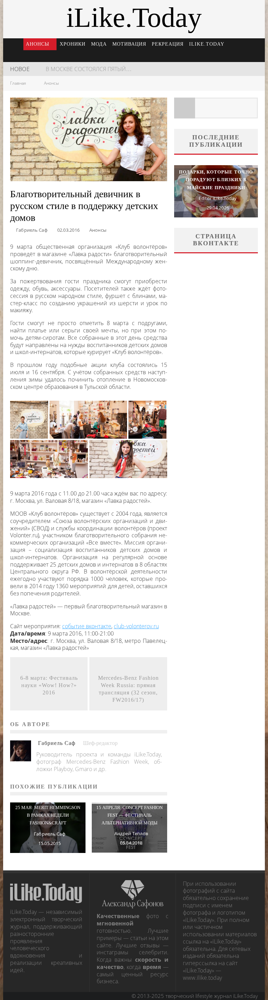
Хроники (72, 44)
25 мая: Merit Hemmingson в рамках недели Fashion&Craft (47, 815)
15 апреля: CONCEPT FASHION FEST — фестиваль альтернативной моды (129, 815)
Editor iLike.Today (218, 198)
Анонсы (37, 44)
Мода (99, 44)
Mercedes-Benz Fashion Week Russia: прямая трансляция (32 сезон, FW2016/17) (128, 688)
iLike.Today (206, 44)
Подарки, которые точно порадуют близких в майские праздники (216, 179)
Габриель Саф (31, 230)
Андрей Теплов (131, 833)
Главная (18, 83)
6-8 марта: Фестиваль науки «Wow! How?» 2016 (49, 685)
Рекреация (168, 44)
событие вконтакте (86, 626)
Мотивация (129, 44)
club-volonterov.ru (136, 626)
